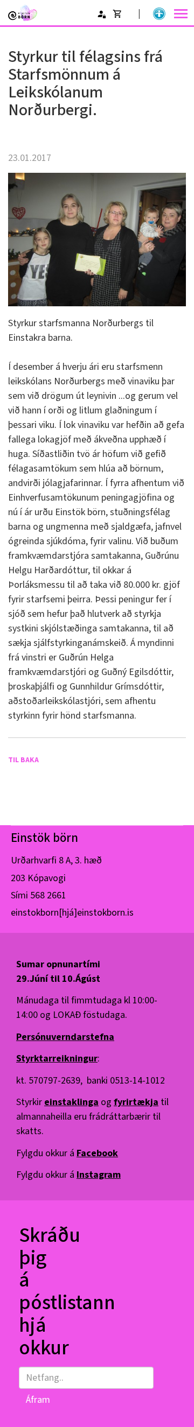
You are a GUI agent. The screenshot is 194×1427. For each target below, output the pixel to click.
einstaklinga (71, 1102)
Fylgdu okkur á (67, 1153)
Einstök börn (44, 838)
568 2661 (48, 895)
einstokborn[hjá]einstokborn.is (72, 912)
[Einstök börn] (22, 13)
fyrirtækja (136, 1102)
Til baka (23, 760)
